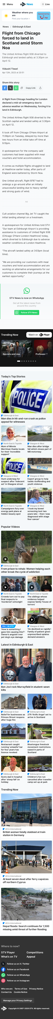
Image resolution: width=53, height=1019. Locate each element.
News (6, 26)
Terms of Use (21, 988)
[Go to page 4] (26, 361)
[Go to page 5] (28, 361)
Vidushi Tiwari (10, 68)
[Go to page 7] (33, 361)
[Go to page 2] (21, 361)
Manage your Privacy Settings (17, 1000)
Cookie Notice (20, 992)
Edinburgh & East (22, 26)
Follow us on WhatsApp (18, 975)
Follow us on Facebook (18, 969)
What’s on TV (9, 956)
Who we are (6, 988)
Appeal (31, 956)
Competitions (35, 952)
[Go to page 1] (18, 361)
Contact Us (6, 992)
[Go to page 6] (31, 361)
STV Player (8, 952)
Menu (10, 4)
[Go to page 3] (24, 361)
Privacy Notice (36, 988)
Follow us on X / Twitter (18, 964)
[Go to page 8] (35, 361)
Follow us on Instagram (18, 980)
